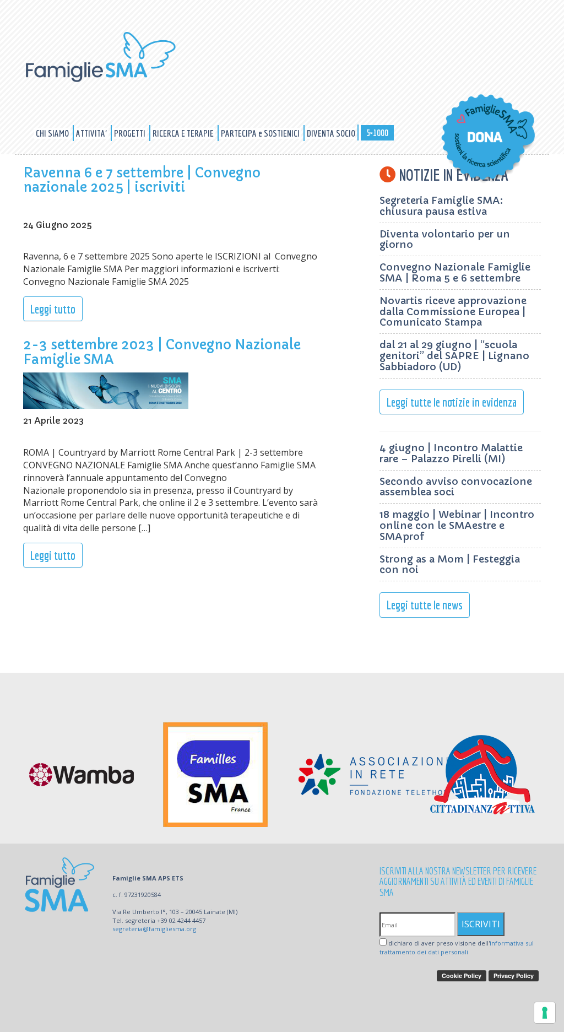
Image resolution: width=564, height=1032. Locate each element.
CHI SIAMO (53, 133)
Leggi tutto (52, 309)
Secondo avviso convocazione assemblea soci (455, 487)
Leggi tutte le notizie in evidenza (452, 402)
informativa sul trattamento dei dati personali (456, 947)
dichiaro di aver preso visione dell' (456, 947)
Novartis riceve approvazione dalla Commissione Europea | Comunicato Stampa (453, 311)
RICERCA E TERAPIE (184, 133)
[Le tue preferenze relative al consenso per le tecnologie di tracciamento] (544, 1012)
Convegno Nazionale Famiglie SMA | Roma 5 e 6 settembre (454, 272)
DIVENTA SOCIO (331, 133)
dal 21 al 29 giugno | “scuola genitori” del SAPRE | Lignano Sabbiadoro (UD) (454, 355)
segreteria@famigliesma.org (154, 929)
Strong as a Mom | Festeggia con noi (449, 564)
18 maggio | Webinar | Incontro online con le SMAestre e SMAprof (456, 525)
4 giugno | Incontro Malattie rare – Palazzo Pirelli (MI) (451, 453)
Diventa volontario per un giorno (444, 239)
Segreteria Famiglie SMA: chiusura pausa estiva (441, 206)
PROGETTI (130, 133)
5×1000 (377, 132)
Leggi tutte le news (425, 605)
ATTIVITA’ (92, 133)
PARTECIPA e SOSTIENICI (261, 133)
